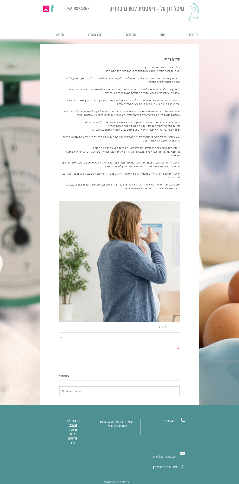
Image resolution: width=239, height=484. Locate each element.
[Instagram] (46, 9)
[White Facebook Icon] (182, 467)
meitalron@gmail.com (164, 456)
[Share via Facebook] (60, 337)
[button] (86, 34)
